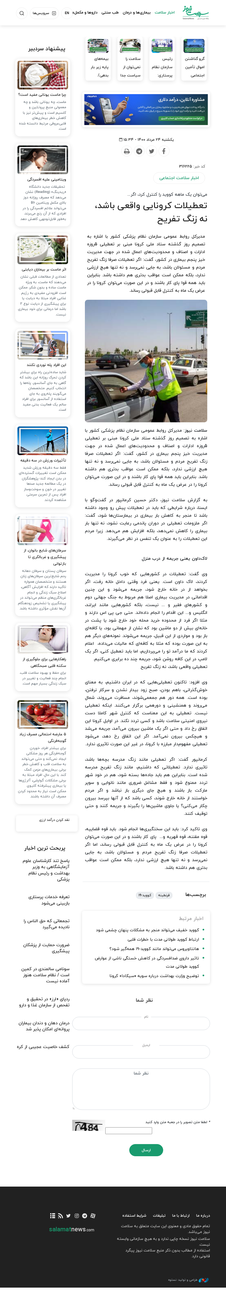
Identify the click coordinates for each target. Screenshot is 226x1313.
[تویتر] (68, 1216)
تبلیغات (159, 1215)
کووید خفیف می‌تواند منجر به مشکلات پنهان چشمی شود (147, 930)
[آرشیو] (52, 1216)
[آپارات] (92, 1216)
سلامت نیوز (195, 12)
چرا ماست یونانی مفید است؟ (42, 94)
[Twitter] (151, 151)
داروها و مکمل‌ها (84, 12)
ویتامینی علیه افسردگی (46, 179)
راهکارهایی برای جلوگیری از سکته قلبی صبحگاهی (44, 663)
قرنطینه (164, 895)
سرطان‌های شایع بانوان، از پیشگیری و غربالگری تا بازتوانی (45, 557)
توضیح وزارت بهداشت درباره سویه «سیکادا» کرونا (154, 976)
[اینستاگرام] (76, 1216)
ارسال (146, 1150)
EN (67, 13)
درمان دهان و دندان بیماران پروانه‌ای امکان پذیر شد (43, 1026)
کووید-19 (145, 895)
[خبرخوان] (60, 1216)
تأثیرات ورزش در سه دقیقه (43, 460)
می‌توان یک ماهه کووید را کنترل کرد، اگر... (167, 195)
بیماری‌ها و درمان (137, 12)
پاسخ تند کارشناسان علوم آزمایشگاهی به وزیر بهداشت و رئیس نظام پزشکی (46, 870)
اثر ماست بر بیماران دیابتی (44, 269)
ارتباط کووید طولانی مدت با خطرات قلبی (163, 940)
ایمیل (146, 1045)
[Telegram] (138, 151)
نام (146, 1016)
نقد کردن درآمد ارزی (54, 820)
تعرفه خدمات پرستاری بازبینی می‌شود (48, 900)
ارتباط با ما (181, 1215)
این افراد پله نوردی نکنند (46, 365)
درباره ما (203, 1215)
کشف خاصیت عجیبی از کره (43, 1047)
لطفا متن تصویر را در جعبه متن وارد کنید (178, 1122)
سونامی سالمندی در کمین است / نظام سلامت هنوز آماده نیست (45, 975)
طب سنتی (110, 12)
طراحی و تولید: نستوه (182, 1280)
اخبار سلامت (165, 12)
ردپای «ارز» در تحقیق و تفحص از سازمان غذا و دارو (44, 1002)
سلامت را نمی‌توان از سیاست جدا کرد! (130, 71)
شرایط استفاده (134, 1215)
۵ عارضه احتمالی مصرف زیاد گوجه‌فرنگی (42, 738)
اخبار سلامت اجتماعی (179, 178)
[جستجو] (22, 13)
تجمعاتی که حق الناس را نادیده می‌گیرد (46, 924)
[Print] (126, 151)
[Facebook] (163, 151)
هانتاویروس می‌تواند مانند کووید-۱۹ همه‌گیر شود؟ (154, 949)
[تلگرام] (84, 1216)
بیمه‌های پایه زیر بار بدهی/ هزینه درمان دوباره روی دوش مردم (99, 79)
